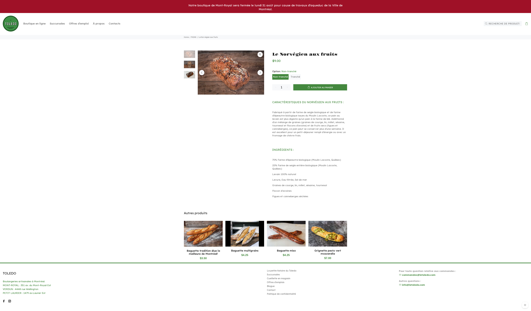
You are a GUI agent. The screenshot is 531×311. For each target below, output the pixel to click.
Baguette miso (286, 250)
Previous (201, 72)
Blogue (271, 286)
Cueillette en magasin (278, 278)
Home (186, 37)
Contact (271, 290)
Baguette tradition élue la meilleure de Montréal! (203, 252)
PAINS (193, 37)
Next (260, 72)
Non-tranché (280, 76)
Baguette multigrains (244, 250)
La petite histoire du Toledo (281, 270)
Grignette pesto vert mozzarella (327, 252)
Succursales (273, 274)
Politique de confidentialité (281, 293)
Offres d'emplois (275, 282)
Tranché (295, 76)
